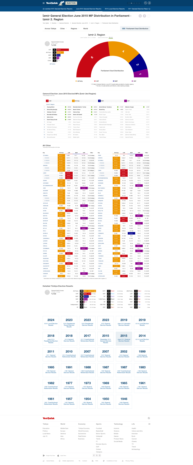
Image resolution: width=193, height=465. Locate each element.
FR (136, 3)
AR (134, 3)
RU (139, 3)
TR (129, 3)
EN (131, 3)
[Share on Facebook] (145, 15)
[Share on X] (141, 15)
